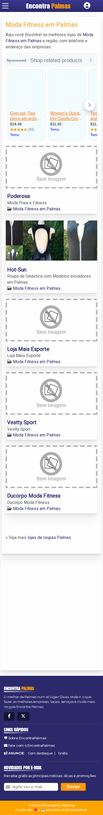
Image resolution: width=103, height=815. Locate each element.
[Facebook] (9, 716)
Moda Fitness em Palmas (36, 208)
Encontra (48, 6)
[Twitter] (23, 716)
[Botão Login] (87, 6)
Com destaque (40, 753)
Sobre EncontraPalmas (27, 738)
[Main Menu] (5, 6)
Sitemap (69, 805)
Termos (34, 805)
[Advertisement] (51, 614)
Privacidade (51, 805)
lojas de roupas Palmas (49, 537)
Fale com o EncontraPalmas (31, 746)
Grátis (63, 753)
